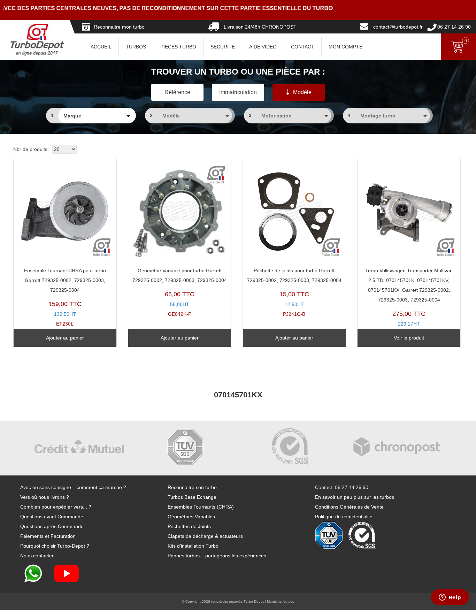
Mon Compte (345, 46)
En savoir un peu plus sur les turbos (354, 497)
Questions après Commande (52, 526)
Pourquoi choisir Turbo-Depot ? (54, 546)
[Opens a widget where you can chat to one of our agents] (450, 598)
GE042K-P (179, 292)
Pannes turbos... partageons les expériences (217, 555)
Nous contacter (37, 555)
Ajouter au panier (65, 338)
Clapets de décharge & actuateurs (205, 536)
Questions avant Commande (51, 516)
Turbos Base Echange (192, 497)
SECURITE (222, 46)
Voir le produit (409, 338)
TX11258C (409, 302)
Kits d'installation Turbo (193, 546)
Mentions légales (280, 601)
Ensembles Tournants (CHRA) (201, 507)
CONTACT (302, 46)
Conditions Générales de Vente (349, 507)
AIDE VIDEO (263, 46)
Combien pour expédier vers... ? (55, 507)
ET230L (65, 297)
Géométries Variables (191, 516)
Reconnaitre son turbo (192, 487)
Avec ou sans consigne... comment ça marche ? (73, 487)
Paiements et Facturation (48, 536)
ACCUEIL (101, 46)
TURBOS (136, 46)
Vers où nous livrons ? (44, 497)
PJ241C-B (294, 292)
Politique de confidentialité (344, 516)
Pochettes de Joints (189, 526)
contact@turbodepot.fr (398, 27)
